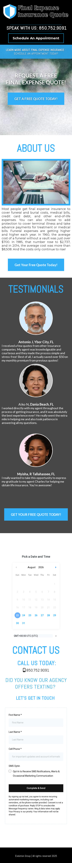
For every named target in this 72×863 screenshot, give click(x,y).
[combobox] (36, 636)
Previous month (16, 567)
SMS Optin (14, 766)
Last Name (15, 732)
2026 (41, 567)
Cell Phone (15, 749)
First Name (15, 715)
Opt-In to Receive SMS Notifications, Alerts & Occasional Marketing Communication (36, 773)
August (31, 567)
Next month (56, 567)
